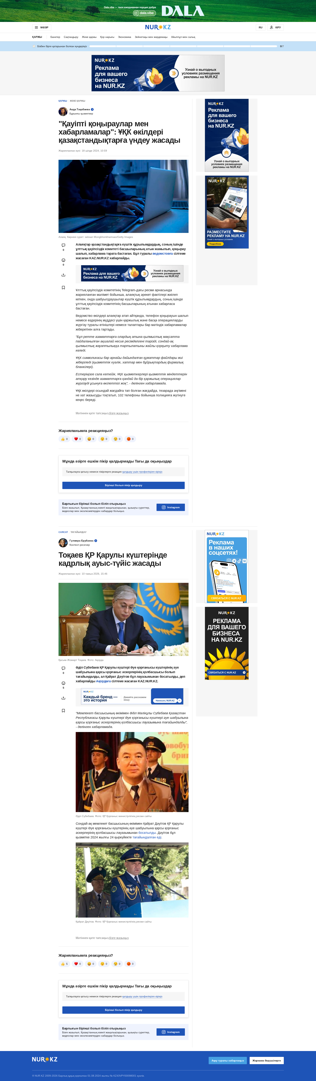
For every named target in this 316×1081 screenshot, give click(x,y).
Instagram (173, 507)
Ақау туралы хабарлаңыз (228, 1060)
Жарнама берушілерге (267, 1060)
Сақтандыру (71, 36)
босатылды (147, 833)
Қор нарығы (107, 36)
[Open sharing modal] (63, 275)
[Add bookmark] (63, 287)
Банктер (55, 36)
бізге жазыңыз (119, 413)
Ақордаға (103, 681)
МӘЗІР (44, 27)
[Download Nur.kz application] (158, 11)
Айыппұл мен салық (183, 36)
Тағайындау (78, 532)
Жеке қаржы (89, 36)
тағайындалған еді (147, 837)
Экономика (124, 36)
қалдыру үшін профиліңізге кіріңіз (142, 471)
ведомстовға (163, 253)
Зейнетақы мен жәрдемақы (151, 36)
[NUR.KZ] (158, 27)
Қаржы (37, 36)
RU (260, 27)
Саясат (63, 532)
